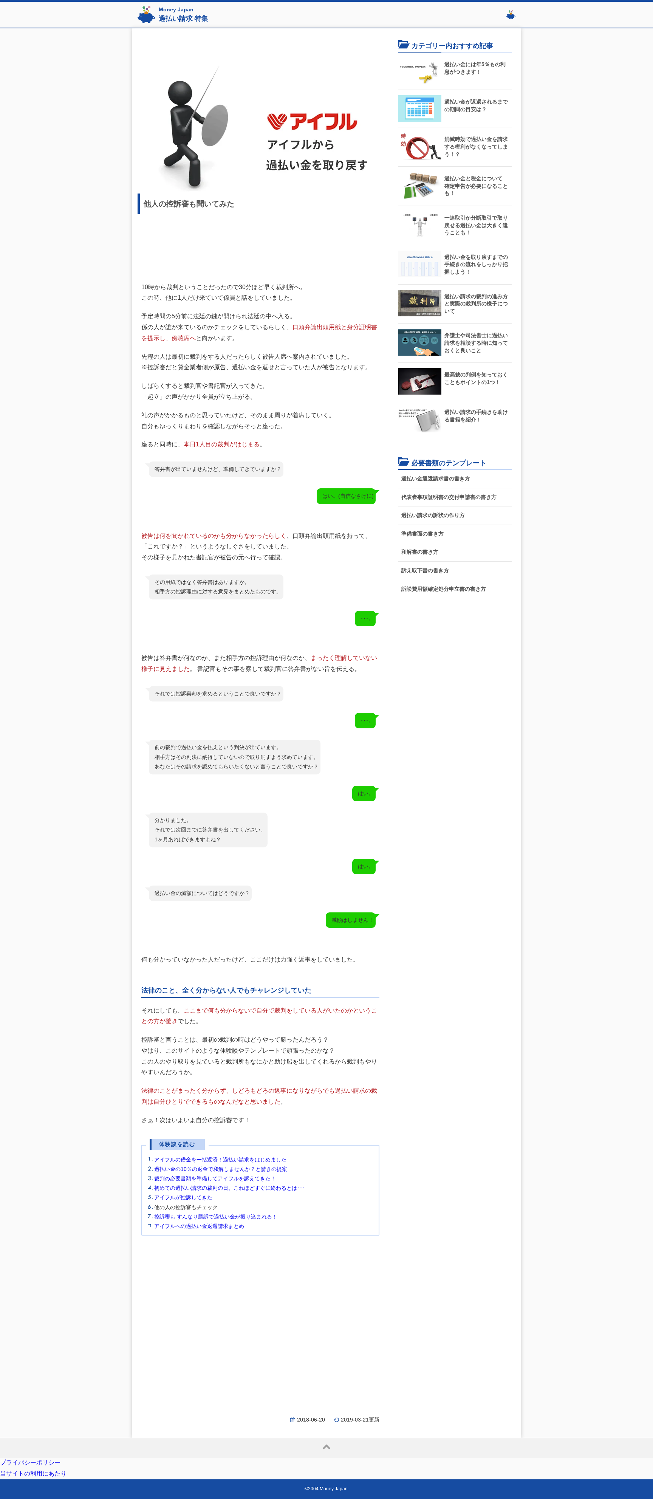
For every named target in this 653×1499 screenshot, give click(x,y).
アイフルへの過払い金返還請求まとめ (199, 1226)
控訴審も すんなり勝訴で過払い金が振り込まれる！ (215, 1217)
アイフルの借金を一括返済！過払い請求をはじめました (220, 1160)
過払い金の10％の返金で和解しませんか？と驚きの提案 (220, 1169)
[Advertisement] (260, 245)
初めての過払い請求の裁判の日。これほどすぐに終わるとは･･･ (229, 1188)
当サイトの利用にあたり (33, 1473)
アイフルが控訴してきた (183, 1197)
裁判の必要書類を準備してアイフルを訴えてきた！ (215, 1178)
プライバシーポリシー (30, 1462)
